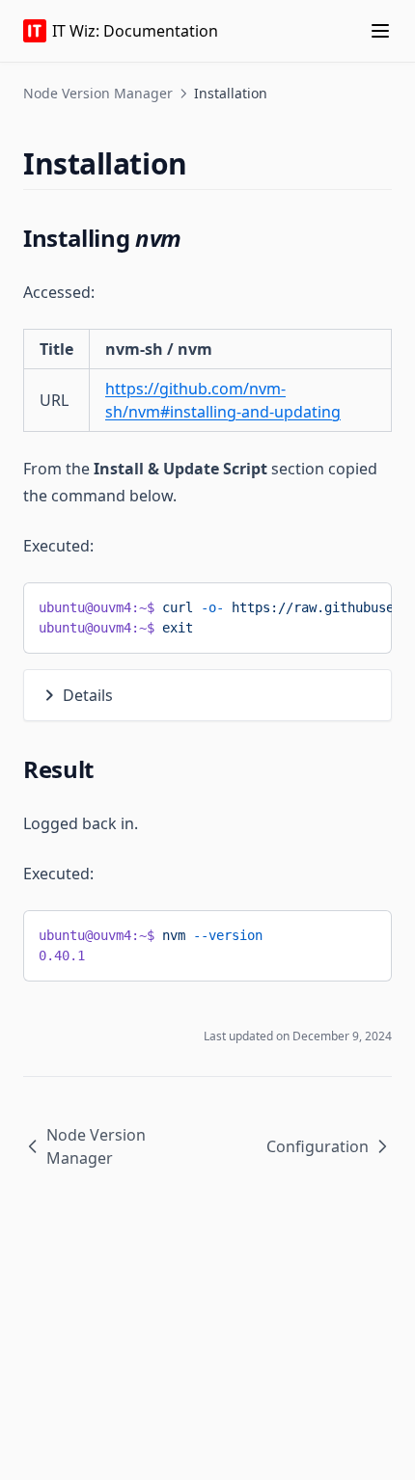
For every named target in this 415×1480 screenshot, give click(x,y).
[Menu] (380, 30)
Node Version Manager (98, 93)
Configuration (317, 1146)
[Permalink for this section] (204, 163)
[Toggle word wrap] (361, 604)
